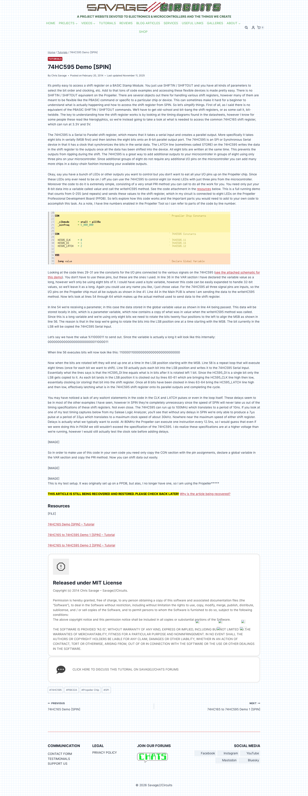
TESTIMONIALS (59, 759)
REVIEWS (126, 23)
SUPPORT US (57, 763)
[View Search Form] (246, 27)
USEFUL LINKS (192, 23)
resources (204, 189)
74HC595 (55, 689)
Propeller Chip (90, 689)
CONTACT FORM (60, 754)
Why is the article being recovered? (205, 494)
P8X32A (71, 689)
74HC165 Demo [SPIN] (64, 706)
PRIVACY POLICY (104, 752)
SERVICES (171, 23)
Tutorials (55, 59)
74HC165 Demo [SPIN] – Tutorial (71, 524)
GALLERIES (215, 23)
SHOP (143, 31)
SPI (106, 689)
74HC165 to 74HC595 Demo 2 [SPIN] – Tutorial (81, 545)
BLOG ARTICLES (148, 23)
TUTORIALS (107, 23)
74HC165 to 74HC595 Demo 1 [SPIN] (233, 706)
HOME (50, 23)
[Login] (253, 27)
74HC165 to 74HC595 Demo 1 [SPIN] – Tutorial (81, 535)
